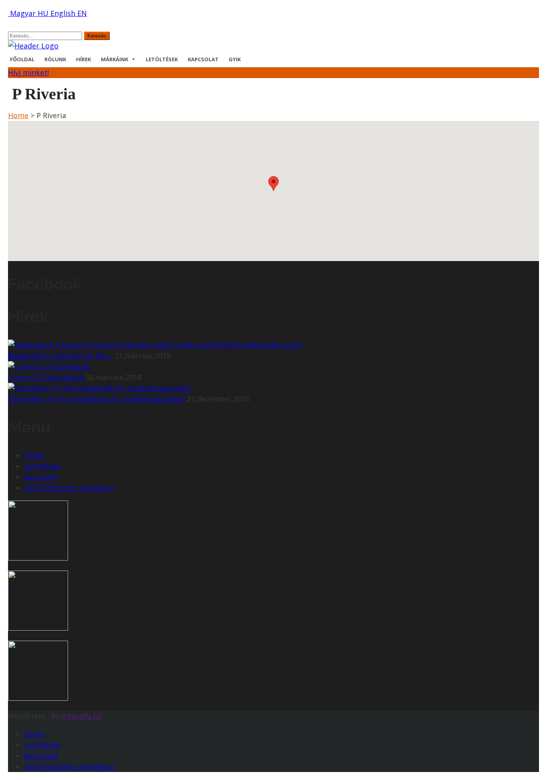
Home (18, 115)
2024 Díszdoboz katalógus (69, 488)
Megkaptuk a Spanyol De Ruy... (60, 355)
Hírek (83, 59)
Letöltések (162, 59)
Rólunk (55, 59)
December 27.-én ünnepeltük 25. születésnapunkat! (96, 399)
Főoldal (22, 59)
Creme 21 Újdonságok (46, 377)
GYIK (235, 59)
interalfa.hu (82, 716)
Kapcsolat (203, 59)
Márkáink (114, 59)
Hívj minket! (28, 72)
